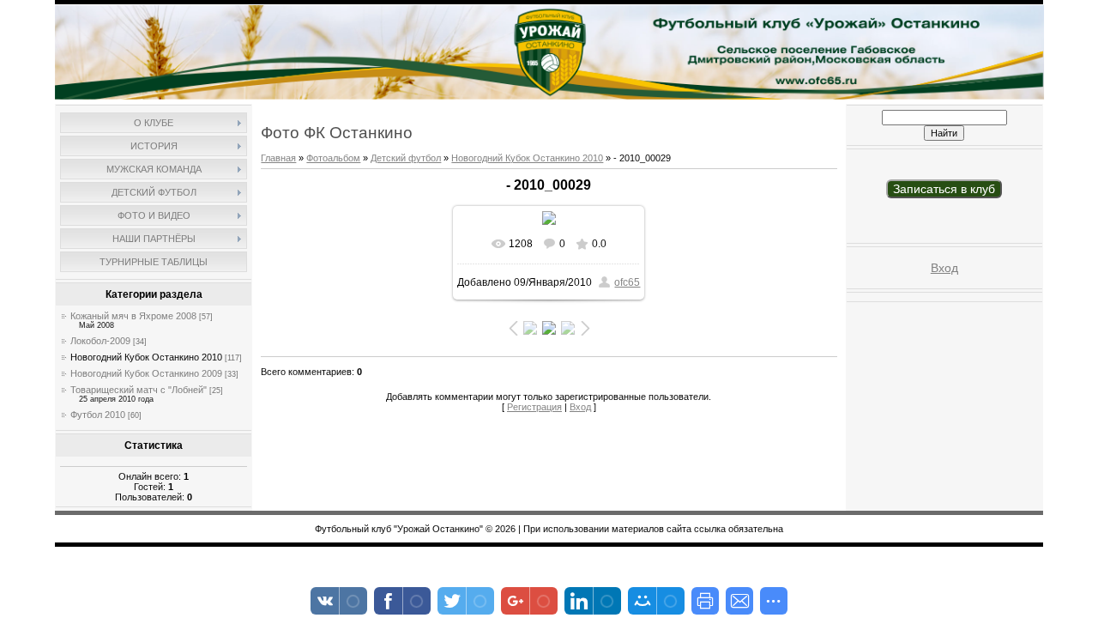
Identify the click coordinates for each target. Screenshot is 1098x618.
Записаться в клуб (944, 189)
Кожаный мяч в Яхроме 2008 (133, 316)
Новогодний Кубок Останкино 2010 (146, 357)
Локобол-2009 (100, 341)
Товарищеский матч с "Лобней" (138, 390)
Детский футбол (406, 158)
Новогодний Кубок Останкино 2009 (146, 373)
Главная (278, 158)
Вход (580, 407)
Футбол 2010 (97, 414)
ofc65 (627, 282)
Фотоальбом (333, 158)
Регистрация (534, 407)
